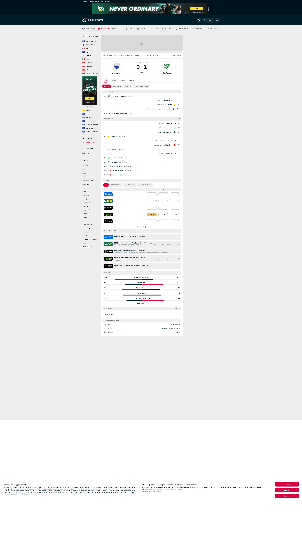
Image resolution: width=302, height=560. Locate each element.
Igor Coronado (123, 162)
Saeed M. (116, 175)
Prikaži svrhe (287, 496)
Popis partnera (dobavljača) (151, 491)
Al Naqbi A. (168, 154)
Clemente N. (115, 158)
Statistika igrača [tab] (141, 86)
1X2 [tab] (106, 185)
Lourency (169, 124)
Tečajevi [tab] (113, 80)
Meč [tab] (105, 80)
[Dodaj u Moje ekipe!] (108, 66)
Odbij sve (287, 490)
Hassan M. (127, 171)
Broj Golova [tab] (116, 185)
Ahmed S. (169, 141)
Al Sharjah (116, 73)
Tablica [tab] (131, 80)
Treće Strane (39, 494)
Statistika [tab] (117, 86)
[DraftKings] (108, 214)
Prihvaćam (287, 484)
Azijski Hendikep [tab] (144, 185)
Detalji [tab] (106, 86)
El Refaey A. (159, 100)
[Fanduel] (108, 194)
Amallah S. (161, 124)
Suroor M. (124, 158)
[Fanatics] (108, 221)
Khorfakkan (167, 73)
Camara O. (121, 149)
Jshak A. (169, 128)
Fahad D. (114, 162)
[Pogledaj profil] (117, 66)
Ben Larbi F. (129, 96)
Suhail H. (114, 149)
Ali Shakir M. (168, 100)
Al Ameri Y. (161, 128)
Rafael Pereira (118, 171)
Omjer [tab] (122, 80)
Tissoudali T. (151, 109)
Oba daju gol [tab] (130, 185)
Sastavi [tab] (128, 86)
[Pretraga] (199, 20)
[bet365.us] (108, 201)
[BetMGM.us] (108, 208)
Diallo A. (161, 154)
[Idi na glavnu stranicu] (98, 20)
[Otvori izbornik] (217, 20)
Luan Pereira (124, 175)
